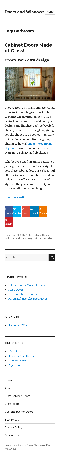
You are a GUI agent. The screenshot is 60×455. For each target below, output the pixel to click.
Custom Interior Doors (22, 294)
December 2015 (17, 325)
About (9, 388)
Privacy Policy (13, 427)
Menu (50, 11)
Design (30, 238)
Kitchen (39, 238)
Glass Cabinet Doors (38, 235)
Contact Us (12, 435)
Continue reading (16, 197)
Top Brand (14, 365)
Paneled (48, 238)
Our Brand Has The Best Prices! (28, 298)
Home (8, 380)
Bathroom (10, 238)
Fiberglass (14, 351)
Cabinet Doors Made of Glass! (26, 285)
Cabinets (21, 238)
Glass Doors (16, 289)
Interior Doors (17, 360)
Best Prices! (12, 419)
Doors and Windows (24, 12)
